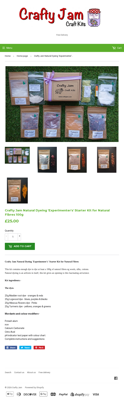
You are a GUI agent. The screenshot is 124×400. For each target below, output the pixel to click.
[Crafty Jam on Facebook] (116, 378)
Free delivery (44, 372)
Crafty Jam (17, 387)
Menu (9, 48)
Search (8, 372)
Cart (119, 48)
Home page (22, 56)
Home (7, 56)
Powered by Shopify (34, 387)
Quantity (9, 230)
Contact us (19, 372)
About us (31, 372)
